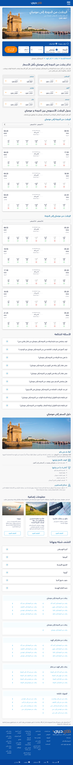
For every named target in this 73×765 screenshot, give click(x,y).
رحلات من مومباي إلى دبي (29, 709)
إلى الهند (48, 58)
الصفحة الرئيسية (66, 58)
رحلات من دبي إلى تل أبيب (29, 702)
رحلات (56, 58)
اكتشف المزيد (59, 533)
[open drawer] (68, 2)
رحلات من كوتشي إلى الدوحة (28, 679)
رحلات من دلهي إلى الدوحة (59, 676)
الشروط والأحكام (66, 741)
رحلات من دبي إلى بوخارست (59, 699)
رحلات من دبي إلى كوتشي (29, 699)
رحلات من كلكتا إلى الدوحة (60, 679)
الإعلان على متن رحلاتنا (28, 748)
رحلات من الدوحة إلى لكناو (60, 614)
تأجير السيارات (17, 736)
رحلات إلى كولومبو (8, 752)
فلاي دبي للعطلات (18, 743)
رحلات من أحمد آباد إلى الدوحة (58, 672)
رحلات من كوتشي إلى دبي (59, 709)
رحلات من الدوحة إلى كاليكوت (28, 607)
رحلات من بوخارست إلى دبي (29, 706)
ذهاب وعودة (62, 44)
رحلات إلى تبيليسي (8, 732)
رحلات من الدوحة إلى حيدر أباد (28, 603)
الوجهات (48, 738)
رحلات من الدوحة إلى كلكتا (60, 610)
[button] (36, 341)
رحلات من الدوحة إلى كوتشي (28, 610)
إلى (54, 47)
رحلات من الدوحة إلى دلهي (59, 607)
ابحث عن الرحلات (11, 49)
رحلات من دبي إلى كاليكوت (59, 702)
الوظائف (19, 748)
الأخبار (39, 734)
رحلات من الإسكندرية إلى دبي (58, 706)
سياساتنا (68, 738)
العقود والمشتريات (28, 743)
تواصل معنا (37, 738)
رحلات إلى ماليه (8, 747)
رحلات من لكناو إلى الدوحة (60, 683)
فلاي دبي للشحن (37, 742)
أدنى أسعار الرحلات (18, 732)
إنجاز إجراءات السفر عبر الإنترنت (28, 733)
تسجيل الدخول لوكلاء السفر (27, 753)
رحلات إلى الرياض (8, 737)
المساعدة (48, 744)
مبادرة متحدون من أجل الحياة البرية (36, 747)
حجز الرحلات (47, 731)
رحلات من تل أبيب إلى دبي (59, 713)
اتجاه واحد (52, 44)
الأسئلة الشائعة (29, 738)
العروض (48, 734)
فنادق (19, 739)
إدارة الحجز (38, 731)
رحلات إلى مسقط (8, 742)
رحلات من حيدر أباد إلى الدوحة (28, 672)
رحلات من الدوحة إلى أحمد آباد (58, 603)
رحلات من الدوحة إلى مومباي (29, 614)
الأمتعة (48, 741)
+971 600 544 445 (66, 744)
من (66, 47)
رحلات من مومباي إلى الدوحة (29, 683)
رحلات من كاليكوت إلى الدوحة (28, 676)
